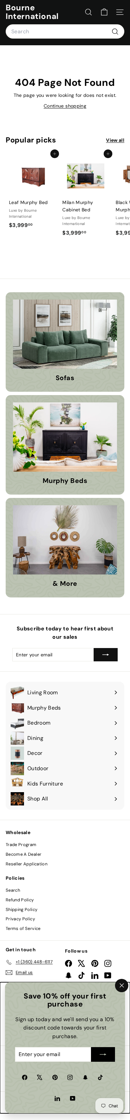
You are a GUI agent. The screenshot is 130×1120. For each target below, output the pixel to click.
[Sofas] (65, 334)
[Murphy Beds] (65, 437)
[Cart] (104, 12)
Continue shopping (65, 106)
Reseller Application (26, 864)
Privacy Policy (20, 919)
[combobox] (65, 31)
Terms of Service (23, 928)
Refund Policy (20, 900)
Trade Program (21, 844)
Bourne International (32, 12)
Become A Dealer (23, 854)
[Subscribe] (103, 1054)
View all (115, 140)
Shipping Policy (21, 909)
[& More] (65, 539)
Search (13, 890)
